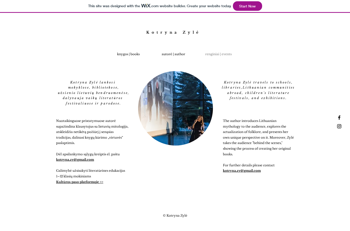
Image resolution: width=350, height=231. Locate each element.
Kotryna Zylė (173, 32)
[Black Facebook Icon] (339, 117)
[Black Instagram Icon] (339, 126)
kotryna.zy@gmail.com (242, 170)
